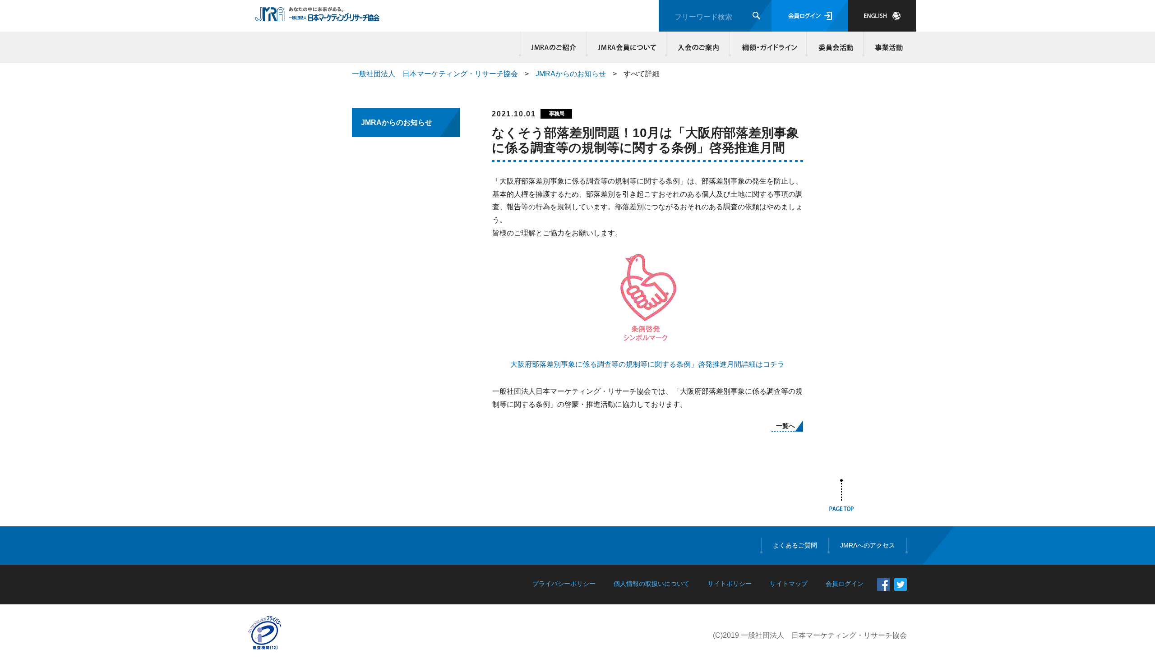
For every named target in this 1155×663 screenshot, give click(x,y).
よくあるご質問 (795, 545)
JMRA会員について (627, 47)
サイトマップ (789, 583)
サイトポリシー (729, 583)
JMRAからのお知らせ (571, 74)
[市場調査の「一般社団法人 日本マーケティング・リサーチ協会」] (317, 16)
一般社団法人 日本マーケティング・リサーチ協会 (435, 74)
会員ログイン (810, 16)
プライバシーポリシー (564, 583)
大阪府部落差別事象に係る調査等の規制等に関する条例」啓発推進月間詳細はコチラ (647, 364)
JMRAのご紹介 (553, 47)
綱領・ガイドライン (768, 47)
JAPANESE (882, 16)
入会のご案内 (698, 47)
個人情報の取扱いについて (651, 583)
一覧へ (785, 425)
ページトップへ (841, 497)
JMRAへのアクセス (867, 545)
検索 (756, 15)
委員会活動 (835, 47)
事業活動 (887, 47)
